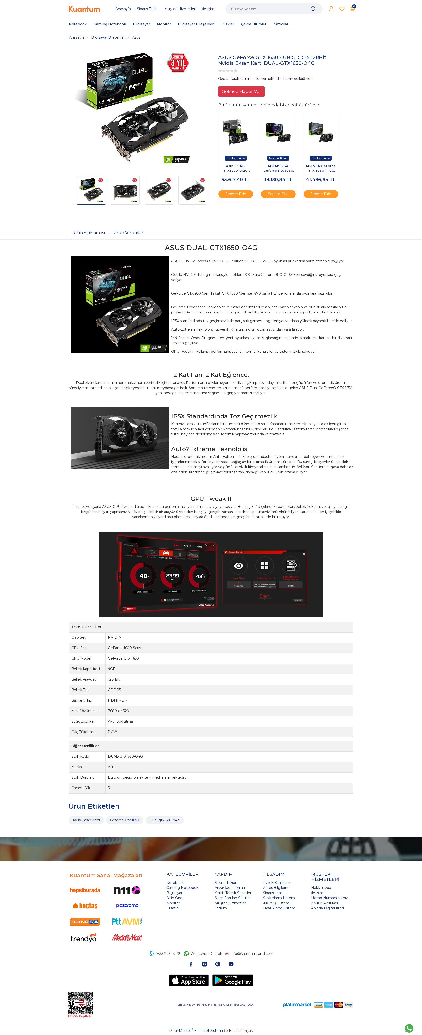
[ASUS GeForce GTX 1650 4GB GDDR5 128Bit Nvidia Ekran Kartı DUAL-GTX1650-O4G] (134, 109)
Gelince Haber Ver (241, 91)
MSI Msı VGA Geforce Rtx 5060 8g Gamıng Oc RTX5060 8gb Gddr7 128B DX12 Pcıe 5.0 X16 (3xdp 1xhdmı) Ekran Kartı (278, 168)
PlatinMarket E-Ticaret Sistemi (196, 1030)
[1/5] (220, 71)
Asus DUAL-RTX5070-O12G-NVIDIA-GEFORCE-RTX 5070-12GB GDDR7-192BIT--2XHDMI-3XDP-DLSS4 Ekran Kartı (235, 168)
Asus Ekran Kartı (86, 820)
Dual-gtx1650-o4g (164, 820)
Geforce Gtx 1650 (124, 820)
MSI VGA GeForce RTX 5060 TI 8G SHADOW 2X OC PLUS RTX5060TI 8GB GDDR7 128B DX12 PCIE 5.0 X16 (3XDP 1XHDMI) (321, 168)
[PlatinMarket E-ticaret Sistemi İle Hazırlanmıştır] (297, 1004)
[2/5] (222, 71)
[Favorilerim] (342, 9)
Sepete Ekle (235, 194)
